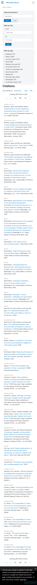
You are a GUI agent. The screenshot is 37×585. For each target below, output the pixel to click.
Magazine (10, 54)
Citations (9, 7)
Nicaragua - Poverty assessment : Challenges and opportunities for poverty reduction (18, 297)
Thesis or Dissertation (14, 69)
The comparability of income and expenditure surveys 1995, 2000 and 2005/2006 (17, 549)
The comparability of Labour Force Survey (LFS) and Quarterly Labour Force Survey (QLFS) (18, 506)
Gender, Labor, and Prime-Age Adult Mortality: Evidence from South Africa (17, 416)
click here (23, 579)
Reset (15, 20)
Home (4, 7)
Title (31, 91)
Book (9, 62)
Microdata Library (13, 2)
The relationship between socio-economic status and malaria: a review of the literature (17, 313)
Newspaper (11, 79)
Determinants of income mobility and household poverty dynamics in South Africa (16, 111)
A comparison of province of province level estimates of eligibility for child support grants (18, 343)
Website (9, 74)
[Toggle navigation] (33, 2)
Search (7, 20)
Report (10, 57)
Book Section (12, 72)
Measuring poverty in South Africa (16, 145)
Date (25, 91)
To (6, 36)
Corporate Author (13, 67)
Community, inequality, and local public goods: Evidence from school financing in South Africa (17, 434)
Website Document (13, 64)
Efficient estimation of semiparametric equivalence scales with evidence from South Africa (18, 473)
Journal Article (13, 59)
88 (25, 98)
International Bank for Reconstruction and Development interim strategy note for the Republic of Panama (17, 267)
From (7, 29)
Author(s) (17, 91)
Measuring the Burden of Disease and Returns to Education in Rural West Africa (18, 354)
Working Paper (13, 77)
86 (15, 98)
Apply (8, 44)
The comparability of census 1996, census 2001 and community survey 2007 (17, 522)
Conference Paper (13, 82)
